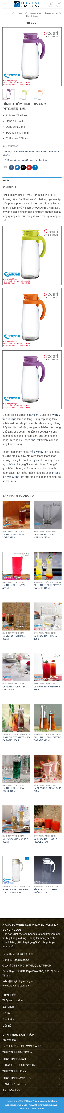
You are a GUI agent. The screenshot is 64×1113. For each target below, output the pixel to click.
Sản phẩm (8, 1006)
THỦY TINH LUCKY (14, 1071)
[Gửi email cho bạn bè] (23, 167)
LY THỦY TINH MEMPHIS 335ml (47, 688)
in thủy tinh (32, 414)
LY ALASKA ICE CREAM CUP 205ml (14, 688)
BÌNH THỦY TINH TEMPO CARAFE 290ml (16, 739)
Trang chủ (8, 14)
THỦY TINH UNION (14, 1059)
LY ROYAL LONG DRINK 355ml (15, 840)
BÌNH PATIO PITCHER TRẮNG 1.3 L (45, 891)
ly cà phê (30, 440)
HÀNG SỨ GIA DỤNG (15, 1084)
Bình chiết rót (13, 160)
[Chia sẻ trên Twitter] (17, 167)
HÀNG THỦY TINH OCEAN (29, 14)
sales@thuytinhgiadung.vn (17, 981)
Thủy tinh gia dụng (13, 1000)
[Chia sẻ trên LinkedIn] (35, 167)
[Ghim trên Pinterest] (29, 167)
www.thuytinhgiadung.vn (16, 985)
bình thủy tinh (40, 160)
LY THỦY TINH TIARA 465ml (45, 637)
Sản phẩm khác (11, 1090)
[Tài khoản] (50, 4)
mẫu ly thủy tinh (38, 451)
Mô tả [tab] (6, 180)
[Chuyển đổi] (60, 1053)
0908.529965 (21, 959)
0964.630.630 (25, 954)
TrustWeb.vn (37, 1108)
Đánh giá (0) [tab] (9, 187)
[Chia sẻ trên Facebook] (11, 167)
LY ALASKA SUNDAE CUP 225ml (47, 789)
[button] (4, 4)
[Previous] (8, 57)
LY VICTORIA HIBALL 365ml (13, 637)
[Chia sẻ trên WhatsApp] (5, 167)
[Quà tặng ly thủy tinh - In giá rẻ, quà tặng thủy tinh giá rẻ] (27, 4)
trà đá (22, 460)
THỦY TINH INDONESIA (17, 1052)
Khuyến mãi (9, 1040)
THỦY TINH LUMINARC (16, 1078)
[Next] (56, 57)
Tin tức (6, 1013)
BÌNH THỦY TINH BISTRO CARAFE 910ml (47, 739)
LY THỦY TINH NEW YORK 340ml (13, 789)
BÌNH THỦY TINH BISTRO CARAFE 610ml (47, 586)
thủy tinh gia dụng (16, 938)
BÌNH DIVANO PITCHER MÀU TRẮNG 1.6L (15, 891)
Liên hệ (6, 1025)
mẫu (13, 460)
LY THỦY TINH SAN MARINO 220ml (44, 536)
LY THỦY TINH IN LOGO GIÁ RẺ (21, 1046)
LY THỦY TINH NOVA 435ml (13, 586)
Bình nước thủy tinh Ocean (26, 151)
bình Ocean (26, 160)
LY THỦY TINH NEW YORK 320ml (13, 536)
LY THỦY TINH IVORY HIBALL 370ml (45, 840)
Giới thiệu (8, 1019)
